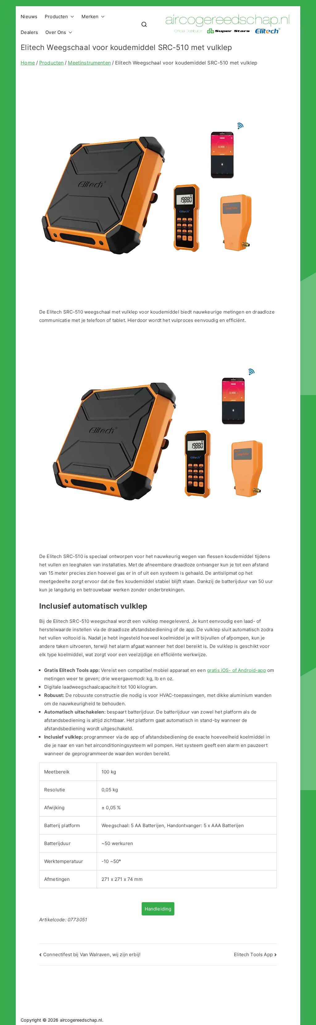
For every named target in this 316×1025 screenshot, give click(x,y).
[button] (71, 16)
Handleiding (158, 909)
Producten (56, 16)
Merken (89, 16)
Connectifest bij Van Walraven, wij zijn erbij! (91, 954)
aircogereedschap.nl (81, 1020)
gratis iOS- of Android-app (236, 670)
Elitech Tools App (253, 954)
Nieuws (29, 16)
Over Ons (55, 32)
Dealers (29, 32)
